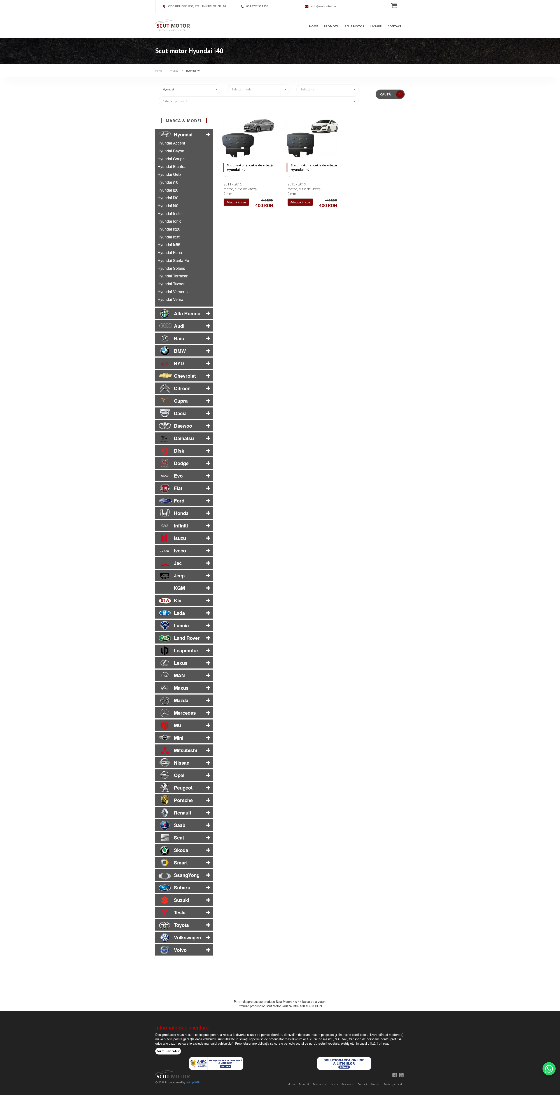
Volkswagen (187, 937)
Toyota (181, 924)
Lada (179, 612)
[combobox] (190, 89)
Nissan (181, 762)
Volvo (180, 949)
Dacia (180, 413)
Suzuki (181, 899)
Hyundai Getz (169, 174)
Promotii (331, 26)
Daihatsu (184, 438)
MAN (179, 675)
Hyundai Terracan (173, 276)
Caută (386, 94)
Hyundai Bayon (171, 150)
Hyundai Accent (171, 143)
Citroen (182, 388)
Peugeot (183, 787)
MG (178, 725)
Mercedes (185, 712)
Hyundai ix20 (169, 229)
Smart (181, 862)
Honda (181, 513)
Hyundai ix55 (169, 244)
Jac (178, 562)
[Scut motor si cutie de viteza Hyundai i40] (311, 138)
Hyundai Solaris (171, 268)
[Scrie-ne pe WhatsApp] (549, 1068)
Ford (179, 500)
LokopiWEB (193, 1082)
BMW (180, 350)
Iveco (180, 550)
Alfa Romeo (187, 313)
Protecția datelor (394, 1084)
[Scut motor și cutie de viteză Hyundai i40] (247, 138)
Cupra (181, 400)
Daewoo (183, 425)
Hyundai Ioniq (170, 221)
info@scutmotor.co (323, 6)
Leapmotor (186, 650)
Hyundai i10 (168, 182)
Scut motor (354, 26)
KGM (179, 587)
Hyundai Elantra (172, 166)
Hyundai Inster (170, 213)
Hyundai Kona (170, 252)
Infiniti (181, 525)
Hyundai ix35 (169, 237)
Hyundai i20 (168, 190)
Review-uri (347, 1084)
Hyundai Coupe (171, 158)
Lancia (181, 625)
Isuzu (180, 537)
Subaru (182, 887)
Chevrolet (185, 375)
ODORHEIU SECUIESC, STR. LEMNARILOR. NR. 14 (197, 6)
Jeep (179, 575)
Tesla (180, 912)
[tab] (184, 134)
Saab (179, 825)
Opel (179, 775)
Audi (179, 325)
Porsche (183, 800)
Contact (395, 26)
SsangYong (187, 874)
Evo (178, 475)
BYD (179, 363)
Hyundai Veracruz (173, 291)
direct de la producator (171, 30)
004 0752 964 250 (257, 6)
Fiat (178, 488)
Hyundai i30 (168, 197)
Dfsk (179, 450)
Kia (177, 600)
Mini (178, 737)
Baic (179, 338)
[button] (208, 134)
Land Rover (187, 637)
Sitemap (375, 1084)
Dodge (181, 463)
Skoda (181, 849)
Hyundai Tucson (172, 283)
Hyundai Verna (170, 299)
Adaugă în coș (236, 202)
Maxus (181, 687)
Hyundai (174, 70)
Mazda (181, 700)
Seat (179, 837)
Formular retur (168, 1051)
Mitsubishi (185, 750)
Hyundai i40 (193, 70)
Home (313, 26)
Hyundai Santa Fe (173, 260)
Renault (182, 812)
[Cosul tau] (395, 5)
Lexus (180, 662)
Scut (173, 25)
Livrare (376, 26)
